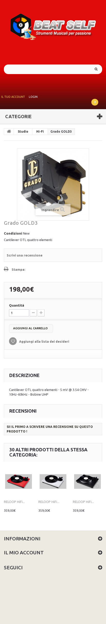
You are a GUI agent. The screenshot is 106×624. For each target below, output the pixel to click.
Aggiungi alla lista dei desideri (43, 341)
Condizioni (13, 233)
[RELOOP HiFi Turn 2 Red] (18, 481)
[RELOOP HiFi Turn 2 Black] (87, 481)
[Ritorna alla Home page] (9, 132)
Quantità (16, 305)
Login (33, 96)
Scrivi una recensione (24, 255)
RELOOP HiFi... (14, 501)
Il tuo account (13, 96)
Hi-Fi (40, 131)
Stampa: (18, 269)
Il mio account (24, 552)
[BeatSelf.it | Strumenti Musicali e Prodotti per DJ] (53, 25)
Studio (23, 131)
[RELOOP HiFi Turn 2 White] (53, 481)
